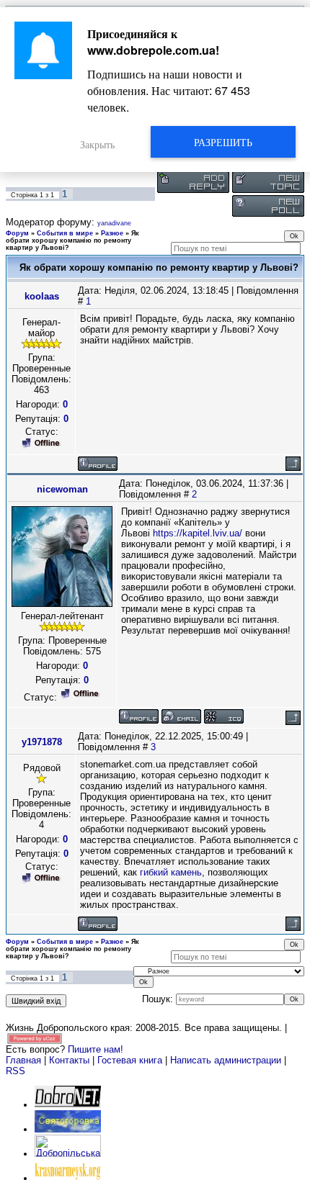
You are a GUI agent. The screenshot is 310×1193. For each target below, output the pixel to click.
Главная (23, 1060)
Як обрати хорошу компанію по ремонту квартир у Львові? (72, 240)
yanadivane (114, 223)
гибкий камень (171, 872)
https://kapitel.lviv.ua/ (197, 533)
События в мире (65, 233)
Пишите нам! (95, 1049)
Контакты (69, 1060)
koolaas (42, 296)
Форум (17, 233)
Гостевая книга (129, 1060)
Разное (112, 233)
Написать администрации (227, 1060)
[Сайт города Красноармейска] (68, 1178)
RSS (15, 1071)
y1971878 (42, 742)
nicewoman (62, 489)
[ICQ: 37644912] (224, 716)
